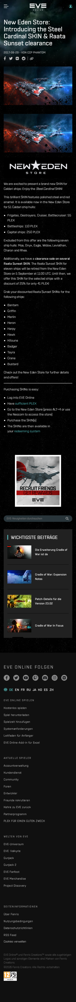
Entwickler (10, 793)
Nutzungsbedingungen (18, 921)
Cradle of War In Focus (49, 625)
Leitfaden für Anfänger (18, 735)
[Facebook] (7, 678)
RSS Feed (10, 935)
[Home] (38, 9)
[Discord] (45, 678)
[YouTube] (26, 678)
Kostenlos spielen (15, 707)
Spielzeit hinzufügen (17, 721)
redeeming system (27, 431)
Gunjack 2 (10, 864)
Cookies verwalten (15, 941)
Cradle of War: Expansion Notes (51, 577)
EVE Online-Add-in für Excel (22, 742)
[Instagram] (55, 678)
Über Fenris (11, 914)
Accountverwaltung (16, 765)
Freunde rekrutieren (17, 800)
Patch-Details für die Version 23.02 (48, 601)
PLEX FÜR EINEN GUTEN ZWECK (24, 820)
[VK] (64, 678)
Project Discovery (15, 885)
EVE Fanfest (11, 871)
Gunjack (9, 858)
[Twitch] (35, 678)
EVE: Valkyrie (12, 851)
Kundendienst (13, 772)
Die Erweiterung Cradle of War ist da (51, 552)
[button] (70, 6)
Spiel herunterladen (16, 714)
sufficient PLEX (25, 403)
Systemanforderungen (18, 728)
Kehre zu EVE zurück (17, 807)
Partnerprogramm (15, 814)
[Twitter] (16, 678)
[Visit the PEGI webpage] (10, 976)
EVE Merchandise (15, 878)
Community (11, 779)
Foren (7, 786)
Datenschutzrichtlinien (18, 928)
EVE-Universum (14, 844)
